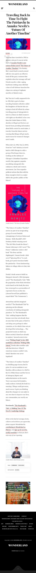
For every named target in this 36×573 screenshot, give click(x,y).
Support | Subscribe (14, 516)
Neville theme (15, 551)
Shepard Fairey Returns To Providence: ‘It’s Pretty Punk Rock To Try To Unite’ (18, 499)
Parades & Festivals (21, 523)
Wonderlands (9, 523)
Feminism (14, 465)
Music (30, 526)
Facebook (31, 528)
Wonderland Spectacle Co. (10, 528)
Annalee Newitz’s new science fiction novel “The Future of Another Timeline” (18, 65)
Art (2, 523)
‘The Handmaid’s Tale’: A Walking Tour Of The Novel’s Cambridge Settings (16, 408)
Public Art (23, 526)
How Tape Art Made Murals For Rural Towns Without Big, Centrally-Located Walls (17, 488)
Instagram (23, 528)
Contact (24, 516)
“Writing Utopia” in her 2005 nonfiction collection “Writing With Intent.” (18, 343)
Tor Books (21, 465)
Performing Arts (13, 526)
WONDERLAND (18, 4)
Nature (4, 526)
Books (17, 469)
